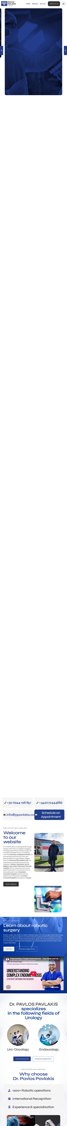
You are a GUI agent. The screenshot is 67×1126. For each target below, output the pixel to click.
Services (43, 4)
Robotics (35, 4)
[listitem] (33, 27)
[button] (1, 50)
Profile (28, 4)
